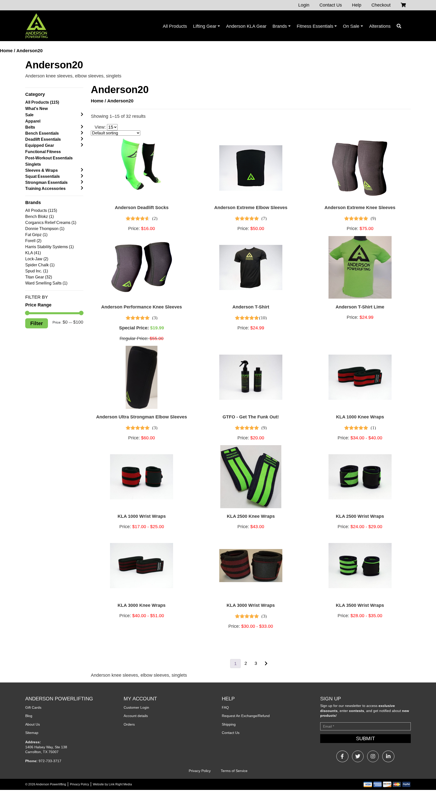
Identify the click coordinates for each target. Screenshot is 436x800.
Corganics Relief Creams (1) (50, 222)
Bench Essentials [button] (42, 133)
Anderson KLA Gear (246, 26)
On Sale (351, 26)
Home (6, 50)
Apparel (32, 121)
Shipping (229, 724)
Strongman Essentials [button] (46, 182)
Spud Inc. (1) (36, 271)
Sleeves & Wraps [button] (41, 170)
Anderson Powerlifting (51, 784)
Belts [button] (30, 127)
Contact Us (330, 5)
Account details (136, 716)
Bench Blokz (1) (39, 216)
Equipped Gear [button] (39, 145)
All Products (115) (42, 102)
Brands (279, 26)
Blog (28, 716)
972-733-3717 (50, 761)
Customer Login (136, 707)
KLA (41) (33, 253)
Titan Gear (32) (38, 277)
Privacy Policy (200, 771)
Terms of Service (234, 771)
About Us (32, 724)
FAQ (225, 707)
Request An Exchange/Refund (246, 716)
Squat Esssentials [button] (42, 176)
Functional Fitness (43, 152)
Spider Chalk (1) (39, 265)
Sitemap (31, 733)
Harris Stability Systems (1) (49, 247)
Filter (36, 323)
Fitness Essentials (315, 26)
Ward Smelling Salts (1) (46, 283)
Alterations (380, 26)
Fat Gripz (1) (36, 235)
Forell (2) (33, 241)
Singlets (33, 164)
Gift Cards (33, 707)
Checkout (381, 5)
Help (356, 5)
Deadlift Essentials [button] (43, 139)
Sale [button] (29, 115)
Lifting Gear (204, 26)
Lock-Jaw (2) (36, 259)
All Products (175, 26)
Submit (365, 738)
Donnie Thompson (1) (44, 228)
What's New (36, 108)
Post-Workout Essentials (49, 158)
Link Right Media (120, 784)
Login (303, 5)
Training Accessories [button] (45, 188)
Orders (129, 724)
